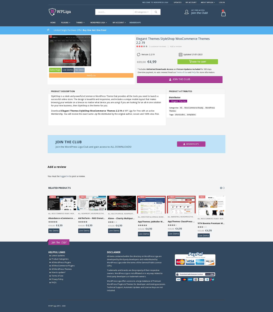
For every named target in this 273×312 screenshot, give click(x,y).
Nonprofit (85, 214)
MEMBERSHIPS (135, 22)
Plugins (64, 22)
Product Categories (60, 259)
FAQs (194, 72)
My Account (191, 2)
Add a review (175, 46)
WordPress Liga (97, 22)
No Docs (79, 69)
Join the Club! (59, 242)
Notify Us (91, 75)
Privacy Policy (57, 279)
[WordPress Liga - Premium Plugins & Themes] (59, 12)
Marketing (175, 217)
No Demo (54, 230)
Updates (177, 2)
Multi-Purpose (117, 214)
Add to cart (199, 61)
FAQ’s (54, 282)
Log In (222, 2)
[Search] (156, 12)
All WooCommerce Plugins (63, 265)
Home (52, 22)
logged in (64, 176)
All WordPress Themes (62, 269)
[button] (221, 188)
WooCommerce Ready (193, 108)
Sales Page (55, 69)
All (181, 108)
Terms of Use (182, 72)
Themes (79, 22)
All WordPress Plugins (61, 262)
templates (191, 114)
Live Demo (68, 69)
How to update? (58, 272)
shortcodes (180, 114)
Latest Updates (58, 255)
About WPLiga (207, 2)
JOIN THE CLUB (181, 79)
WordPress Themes (99, 214)
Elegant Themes (179, 101)
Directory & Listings (149, 217)
